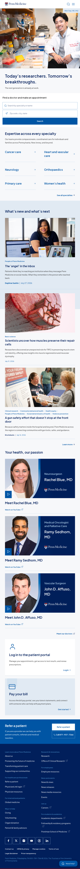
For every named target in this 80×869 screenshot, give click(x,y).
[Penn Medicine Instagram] (24, 840)
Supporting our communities (17, 771)
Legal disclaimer (11, 853)
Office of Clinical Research (53, 761)
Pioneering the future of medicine (20, 761)
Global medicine (12, 802)
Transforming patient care (16, 766)
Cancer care (13, 152)
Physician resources (13, 791)
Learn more (67, 444)
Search (40, 121)
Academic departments (51, 818)
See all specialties (64, 195)
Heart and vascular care (56, 153)
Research (45, 756)
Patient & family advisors (16, 828)
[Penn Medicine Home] (35, 4)
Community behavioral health (31, 411)
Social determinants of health (38, 414)
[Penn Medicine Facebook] (8, 840)
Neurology (12, 169)
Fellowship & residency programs (56, 823)
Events (44, 797)
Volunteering (10, 818)
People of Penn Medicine (15, 261)
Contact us (9, 849)
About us (9, 756)
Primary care (13, 183)
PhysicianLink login (13, 786)
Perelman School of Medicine (54, 831)
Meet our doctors (64, 633)
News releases (47, 787)
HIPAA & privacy (23, 849)
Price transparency (28, 853)
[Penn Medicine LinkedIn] (47, 840)
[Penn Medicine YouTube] (31, 840)
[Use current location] (6, 113)
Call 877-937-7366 (64, 734)
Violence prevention (60, 414)
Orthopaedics (53, 169)
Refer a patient (63, 727)
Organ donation (12, 823)
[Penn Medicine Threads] (39, 840)
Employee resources (50, 771)
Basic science (10, 336)
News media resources (51, 792)
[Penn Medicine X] (16, 840)
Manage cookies (38, 849)
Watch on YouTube (12, 510)
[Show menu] (73, 4)
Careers (44, 807)
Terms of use (54, 849)
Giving (8, 812)
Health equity (51, 411)
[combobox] (42, 105)
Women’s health (54, 183)
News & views (47, 782)
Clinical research (11, 411)
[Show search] (68, 4)
